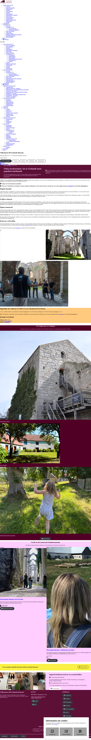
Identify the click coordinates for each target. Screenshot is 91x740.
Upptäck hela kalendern (7, 608)
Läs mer (55, 724)
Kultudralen (18, 227)
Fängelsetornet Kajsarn (5, 421)
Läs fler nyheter (52, 660)
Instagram (37, 730)
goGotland (27, 225)
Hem (5, 165)
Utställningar (31, 160)
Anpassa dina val (80, 734)
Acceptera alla (52, 734)
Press (35, 704)
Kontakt (36, 701)
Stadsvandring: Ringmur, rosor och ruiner (11, 599)
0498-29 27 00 (38, 698)
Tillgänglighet (4, 736)
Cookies (23, 736)
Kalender (23, 160)
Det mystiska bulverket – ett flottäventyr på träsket (60, 650)
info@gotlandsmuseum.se (40, 696)
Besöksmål (9, 165)
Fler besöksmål (46, 538)
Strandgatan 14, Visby (42, 694)
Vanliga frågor (68, 715)
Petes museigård (3, 465)
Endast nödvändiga (66, 734)
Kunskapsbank (41, 160)
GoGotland (70, 186)
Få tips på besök (83, 667)
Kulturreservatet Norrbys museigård (7, 535)
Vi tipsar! (16, 160)
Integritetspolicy (14, 736)
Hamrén (89, 736)
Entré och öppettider (6, 160)
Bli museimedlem (55, 688)
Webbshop (67, 698)
